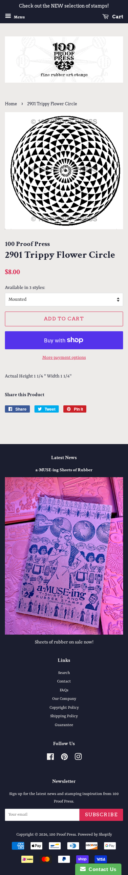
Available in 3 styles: (25, 287)
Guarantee (64, 725)
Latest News (64, 458)
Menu (19, 17)
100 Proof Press (62, 834)
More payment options (64, 357)
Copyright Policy (64, 707)
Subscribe (101, 815)
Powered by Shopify (95, 834)
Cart (117, 16)
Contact (64, 681)
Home (11, 103)
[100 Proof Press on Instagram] (78, 758)
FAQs (64, 690)
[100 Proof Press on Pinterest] (64, 758)
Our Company (64, 699)
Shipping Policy (64, 716)
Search (64, 673)
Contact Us (101, 869)
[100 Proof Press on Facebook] (50, 758)
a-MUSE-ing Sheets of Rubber (64, 470)
